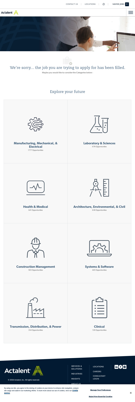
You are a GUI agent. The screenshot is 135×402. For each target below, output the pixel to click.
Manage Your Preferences (100, 390)
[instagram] (124, 367)
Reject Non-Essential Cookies (100, 397)
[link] (72, 4)
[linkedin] (116, 367)
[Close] (131, 393)
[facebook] (120, 367)
